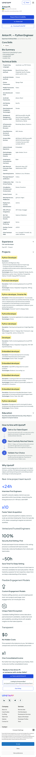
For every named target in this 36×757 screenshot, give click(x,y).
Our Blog (4, 714)
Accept (18, 744)
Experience (7, 241)
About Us (4, 709)
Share (27, 2)
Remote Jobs (21, 709)
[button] (33, 730)
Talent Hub (5, 716)
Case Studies (5, 712)
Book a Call (19, 21)
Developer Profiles (23, 719)
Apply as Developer (23, 716)
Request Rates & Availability (18, 17)
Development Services (24, 714)
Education (7, 412)
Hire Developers (22, 712)
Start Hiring (18, 688)
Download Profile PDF (19, 26)
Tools (19, 721)
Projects (6, 251)
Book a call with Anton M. (19, 676)
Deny (18, 748)
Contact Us (5, 721)
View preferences (18, 753)
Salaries (4, 719)
